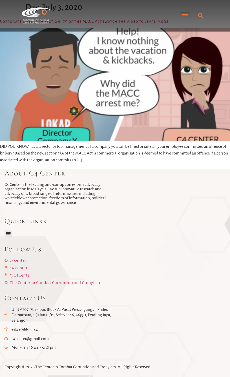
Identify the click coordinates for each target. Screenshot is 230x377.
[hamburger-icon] (185, 15)
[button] (8, 233)
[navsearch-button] (201, 15)
